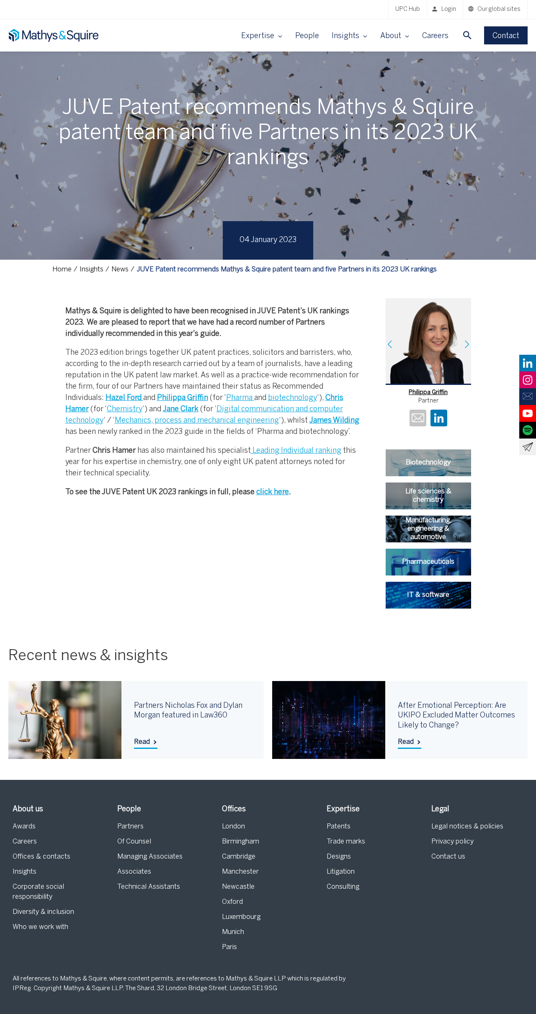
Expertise (343, 809)
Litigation (341, 872)
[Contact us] (527, 396)
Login (448, 9)
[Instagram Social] (527, 380)
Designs (339, 857)
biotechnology (292, 398)
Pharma (240, 398)
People (307, 36)
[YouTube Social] (527, 413)
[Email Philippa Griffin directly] (417, 419)
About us (28, 809)
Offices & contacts (41, 857)
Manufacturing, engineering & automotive (428, 528)
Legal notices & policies (467, 826)
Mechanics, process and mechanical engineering (197, 420)
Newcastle (238, 887)
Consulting (343, 887)
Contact (505, 36)
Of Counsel (134, 842)
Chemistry (124, 409)
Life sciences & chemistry (428, 495)
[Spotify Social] (527, 430)
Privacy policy (452, 842)
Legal (440, 809)
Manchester (240, 872)
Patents (338, 826)
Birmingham (240, 842)
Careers (435, 36)
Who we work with (40, 927)
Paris (229, 947)
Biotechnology (428, 462)
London (233, 826)
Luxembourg (241, 917)
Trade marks (346, 842)
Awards (24, 826)
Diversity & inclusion (43, 912)
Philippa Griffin (428, 392)
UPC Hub (407, 9)
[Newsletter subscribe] (527, 447)
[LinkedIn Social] (527, 363)
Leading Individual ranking (296, 450)
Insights (24, 872)
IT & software (428, 595)
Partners (130, 826)
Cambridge (238, 857)
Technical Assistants (148, 887)
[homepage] (54, 35)
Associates (134, 872)
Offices (234, 809)
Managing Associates (150, 857)
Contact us (448, 857)
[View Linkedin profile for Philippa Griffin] (438, 419)
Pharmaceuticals (428, 562)
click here (272, 492)
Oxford (232, 902)
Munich (233, 932)
